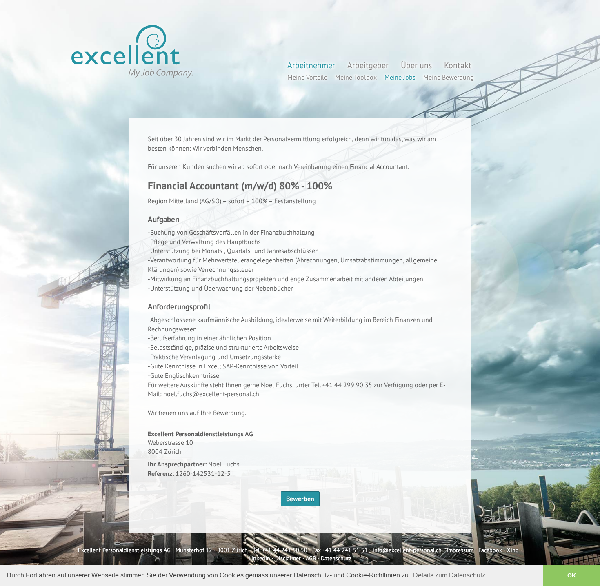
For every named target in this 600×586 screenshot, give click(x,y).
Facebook (490, 550)
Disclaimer (288, 558)
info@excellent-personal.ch (407, 550)
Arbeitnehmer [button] (311, 65)
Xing (513, 550)
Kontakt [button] (457, 65)
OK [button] (571, 575)
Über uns (416, 65)
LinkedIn (259, 558)
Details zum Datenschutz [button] (449, 575)
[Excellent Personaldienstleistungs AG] (130, 51)
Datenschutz (336, 558)
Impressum (460, 550)
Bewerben (300, 499)
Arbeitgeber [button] (368, 65)
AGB (311, 558)
